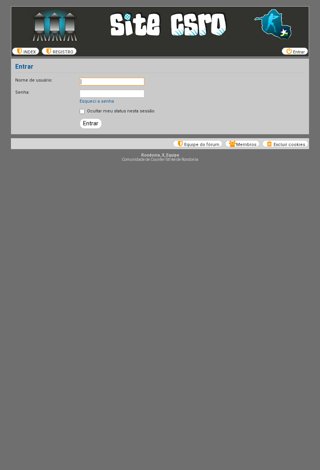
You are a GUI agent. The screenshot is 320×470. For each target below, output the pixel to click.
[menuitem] (25, 51)
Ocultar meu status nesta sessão (120, 111)
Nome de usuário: (34, 80)
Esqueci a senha (97, 101)
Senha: (22, 92)
